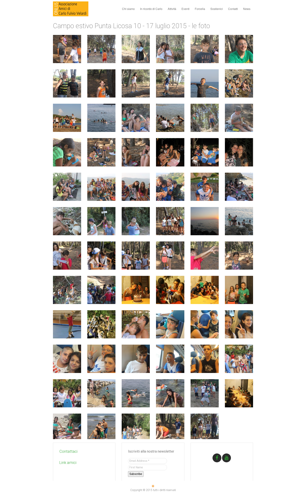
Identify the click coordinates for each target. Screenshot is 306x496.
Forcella (200, 9)
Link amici (67, 462)
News (246, 9)
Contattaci (68, 451)
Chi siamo (128, 9)
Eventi (185, 9)
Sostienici (216, 9)
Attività (172, 9)
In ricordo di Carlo (151, 9)
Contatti (233, 9)
